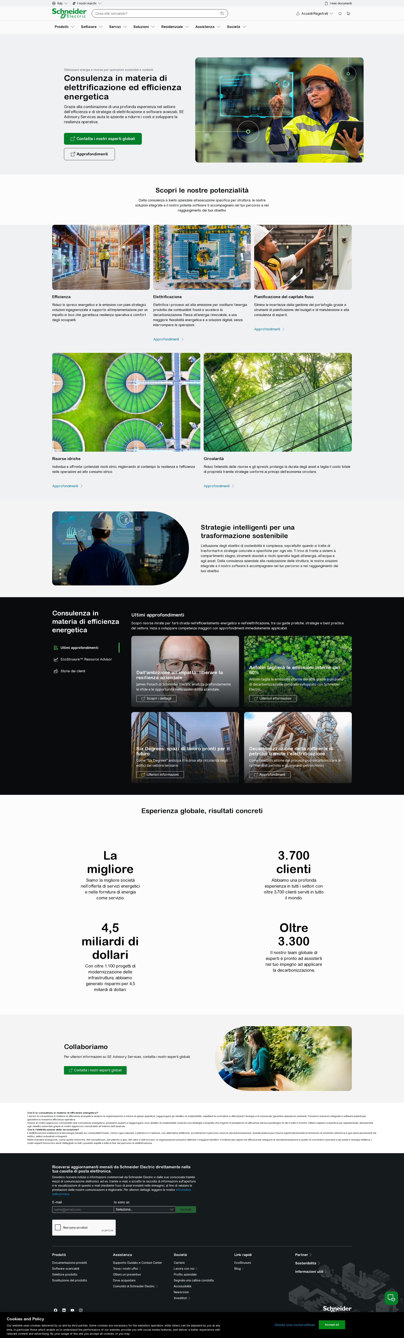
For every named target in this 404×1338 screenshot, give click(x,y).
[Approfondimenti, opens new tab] (89, 154)
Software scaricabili (65, 1268)
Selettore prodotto (64, 1274)
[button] (95, 1070)
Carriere (179, 1262)
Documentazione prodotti (69, 1262)
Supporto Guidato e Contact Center (137, 1262)
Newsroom (181, 1292)
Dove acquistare (124, 1280)
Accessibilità (182, 1286)
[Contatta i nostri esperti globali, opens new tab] (103, 139)
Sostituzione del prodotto (69, 1280)
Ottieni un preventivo (127, 1274)
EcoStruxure (242, 1262)
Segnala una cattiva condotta (194, 1280)
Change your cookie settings (294, 1324)
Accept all (332, 1324)
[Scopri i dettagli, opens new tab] (156, 698)
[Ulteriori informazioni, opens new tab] (273, 698)
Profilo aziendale (185, 1274)
